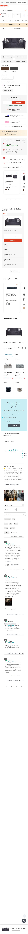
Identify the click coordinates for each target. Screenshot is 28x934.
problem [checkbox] (7, 532)
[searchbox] (12, 505)
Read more (8, 561)
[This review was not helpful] (22, 570)
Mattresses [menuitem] (11, 20)
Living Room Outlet (5, 28)
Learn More (14, 425)
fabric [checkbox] (15, 523)
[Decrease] (4, 102)
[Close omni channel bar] (26, 24)
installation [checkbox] (7, 519)
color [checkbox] (6, 523)
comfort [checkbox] (12, 528)
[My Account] (24, 15)
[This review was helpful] (19, 570)
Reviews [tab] (6, 441)
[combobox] (10, 509)
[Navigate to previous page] (6, 687)
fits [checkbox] (11, 523)
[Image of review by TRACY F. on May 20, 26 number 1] (8, 602)
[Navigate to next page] (22, 687)
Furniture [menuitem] (5, 20)
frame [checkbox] (6, 528)
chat (19, 162)
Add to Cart (13, 240)
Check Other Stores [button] (20, 159)
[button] (18, 24)
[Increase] (9, 102)
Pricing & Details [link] (12, 134)
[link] (15, 930)
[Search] (25, 10)
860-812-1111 (13, 2)
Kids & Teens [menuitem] (18, 20)
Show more (14, 532)
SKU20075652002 (16, 28)
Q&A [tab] (12, 441)
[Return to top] (25, 916)
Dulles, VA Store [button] (10, 159)
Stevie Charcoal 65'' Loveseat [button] (15, 565)
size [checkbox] (14, 519)
